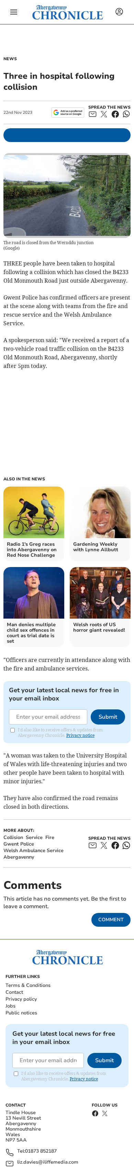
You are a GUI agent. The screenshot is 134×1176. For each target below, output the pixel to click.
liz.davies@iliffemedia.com (47, 1162)
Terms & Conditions (28, 985)
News (10, 59)
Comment (111, 919)
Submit (108, 717)
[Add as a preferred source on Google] (68, 112)
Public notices (21, 1013)
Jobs (10, 1006)
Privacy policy (21, 999)
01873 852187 (41, 1151)
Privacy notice (80, 735)
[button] (13, 12)
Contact (14, 992)
